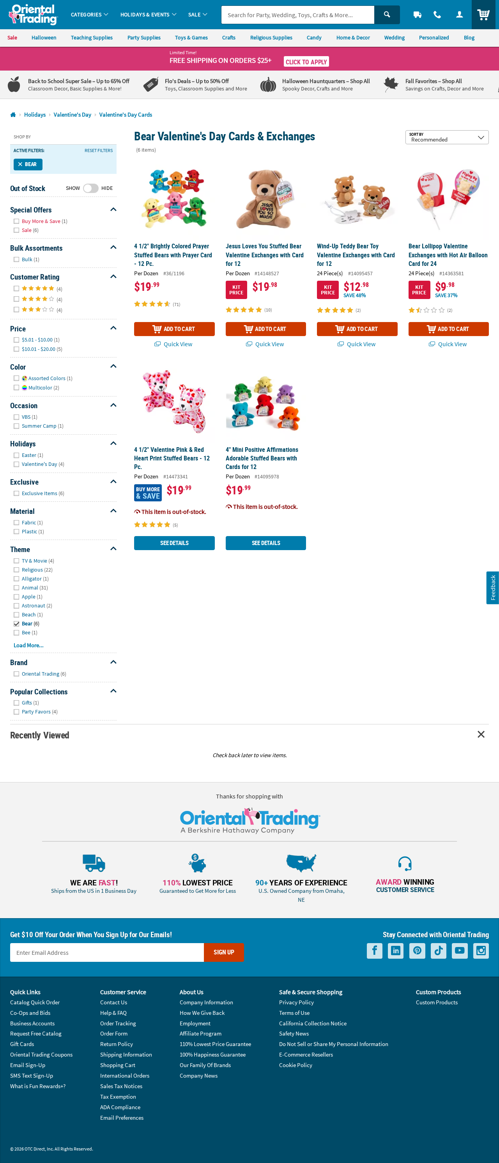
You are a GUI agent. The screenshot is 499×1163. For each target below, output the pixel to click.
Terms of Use (294, 1012)
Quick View (177, 344)
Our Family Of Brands (205, 1065)
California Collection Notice (313, 1023)
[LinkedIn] (395, 950)
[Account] (459, 14)
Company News (199, 1075)
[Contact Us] (438, 14)
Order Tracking (118, 1023)
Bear (31, 164)
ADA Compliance (120, 1107)
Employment (195, 1023)
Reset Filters (99, 150)
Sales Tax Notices (121, 1086)
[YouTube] (460, 950)
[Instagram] (481, 950)
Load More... (29, 645)
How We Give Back (202, 1012)
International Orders (124, 1075)
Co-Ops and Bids (30, 1012)
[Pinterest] (417, 950)
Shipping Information (126, 1054)
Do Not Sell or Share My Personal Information (333, 1044)
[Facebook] (374, 950)
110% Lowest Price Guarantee (215, 1044)
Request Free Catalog (36, 1033)
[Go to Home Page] (13, 115)
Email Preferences (121, 1117)
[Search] (387, 14)
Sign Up (224, 952)
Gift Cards (22, 1044)
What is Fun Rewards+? (37, 1086)
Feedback (493, 587)
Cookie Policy (295, 1065)
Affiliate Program (200, 1033)
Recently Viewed (39, 734)
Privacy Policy (296, 1002)
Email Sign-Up (27, 1065)
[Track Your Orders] (418, 14)
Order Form (113, 1033)
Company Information (206, 1002)
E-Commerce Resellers (306, 1054)
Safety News (294, 1033)
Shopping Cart (117, 1065)
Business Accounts (32, 1023)
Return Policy (116, 1044)
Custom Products (437, 1002)
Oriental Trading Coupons (41, 1054)
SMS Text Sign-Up (31, 1075)
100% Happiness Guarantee (213, 1054)
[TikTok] (438, 950)
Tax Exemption (118, 1096)
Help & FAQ (113, 1012)
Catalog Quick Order (35, 1002)
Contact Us (113, 1002)
